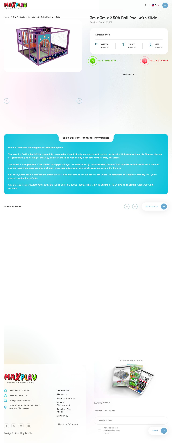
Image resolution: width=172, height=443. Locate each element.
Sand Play (62, 416)
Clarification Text (111, 431)
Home (6, 17)
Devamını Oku (129, 75)
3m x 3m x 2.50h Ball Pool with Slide (44, 17)
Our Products (19, 17)
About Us (62, 394)
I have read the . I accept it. (112, 430)
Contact (73, 424)
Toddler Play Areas (64, 410)
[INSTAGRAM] (13, 425)
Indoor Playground (63, 403)
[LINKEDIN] (28, 425)
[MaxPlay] (16, 5)
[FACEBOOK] (6, 425)
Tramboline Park (66, 398)
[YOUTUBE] (21, 425)
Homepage (63, 390)
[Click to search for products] (146, 5)
